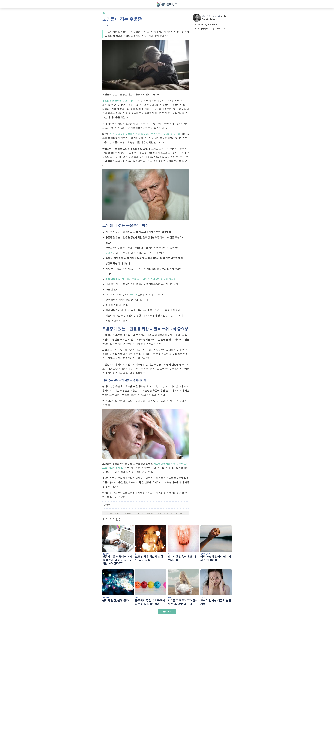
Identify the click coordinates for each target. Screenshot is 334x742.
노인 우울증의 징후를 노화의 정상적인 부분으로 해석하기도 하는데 (145, 134)
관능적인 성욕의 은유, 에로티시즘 (182, 558)
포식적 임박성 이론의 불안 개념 (215, 602)
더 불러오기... (167, 611)
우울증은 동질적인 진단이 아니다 (119, 100)
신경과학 (105, 554)
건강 (103, 13)
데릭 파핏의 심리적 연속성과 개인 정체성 (215, 558)
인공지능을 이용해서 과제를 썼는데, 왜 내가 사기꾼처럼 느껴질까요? (117, 560)
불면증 (133, 294)
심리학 (202, 598)
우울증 (108, 253)
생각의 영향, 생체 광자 (115, 600)
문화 (169, 598)
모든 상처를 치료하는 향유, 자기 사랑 (149, 558)
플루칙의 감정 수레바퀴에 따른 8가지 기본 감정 (150, 602)
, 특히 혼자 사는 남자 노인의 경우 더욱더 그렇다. (140, 279)
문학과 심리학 (205, 554)
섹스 (169, 554)
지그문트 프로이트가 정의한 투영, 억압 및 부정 (183, 602)
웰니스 (137, 554)
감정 (136, 598)
